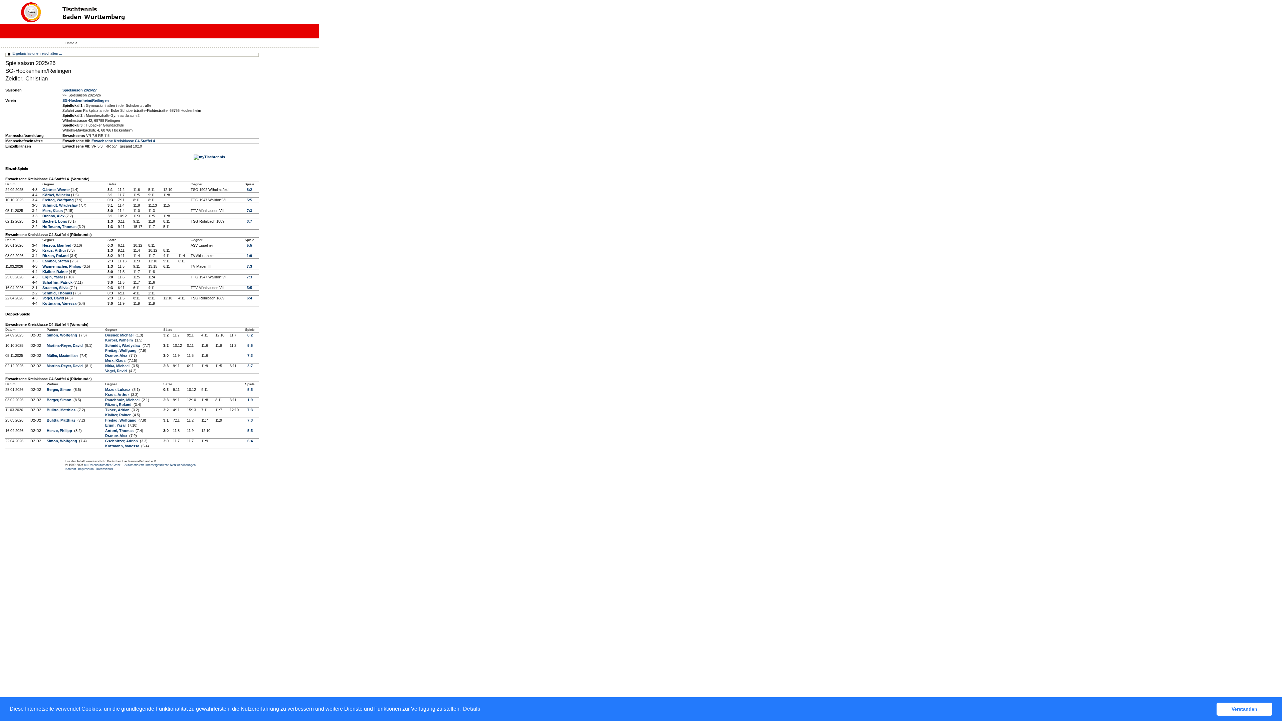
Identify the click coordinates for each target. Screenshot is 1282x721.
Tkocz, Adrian (118, 410)
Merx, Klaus (53, 211)
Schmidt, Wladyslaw (60, 205)
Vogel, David (53, 298)
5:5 (249, 200)
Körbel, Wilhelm (56, 195)
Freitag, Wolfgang (58, 200)
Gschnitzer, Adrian (122, 441)
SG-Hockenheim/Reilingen (85, 100)
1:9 (249, 256)
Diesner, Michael (120, 335)
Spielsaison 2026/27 (79, 90)
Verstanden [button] (1244, 709)
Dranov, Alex (53, 216)
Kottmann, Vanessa (59, 303)
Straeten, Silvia (55, 288)
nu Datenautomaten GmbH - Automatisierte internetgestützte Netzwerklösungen (140, 465)
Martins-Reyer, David (65, 345)
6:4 (249, 298)
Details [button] (471, 709)
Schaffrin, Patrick (57, 282)
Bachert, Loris (55, 221)
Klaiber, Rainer (55, 272)
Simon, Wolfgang (62, 335)
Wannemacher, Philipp (62, 266)
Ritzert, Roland (56, 256)
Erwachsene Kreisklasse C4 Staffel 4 (123, 141)
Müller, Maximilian (63, 355)
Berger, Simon (59, 390)
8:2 (249, 190)
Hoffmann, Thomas (59, 227)
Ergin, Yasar (53, 277)
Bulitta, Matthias (61, 410)
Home (69, 43)
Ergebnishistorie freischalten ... (37, 53)
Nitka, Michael (118, 366)
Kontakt (70, 469)
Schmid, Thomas (57, 293)
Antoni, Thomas (120, 431)
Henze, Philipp (60, 431)
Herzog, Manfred (57, 245)
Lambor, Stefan (56, 261)
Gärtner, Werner (56, 190)
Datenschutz (105, 469)
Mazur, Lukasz (118, 390)
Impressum (86, 469)
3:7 (249, 221)
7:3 (249, 211)
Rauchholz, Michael (123, 400)
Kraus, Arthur (54, 250)
